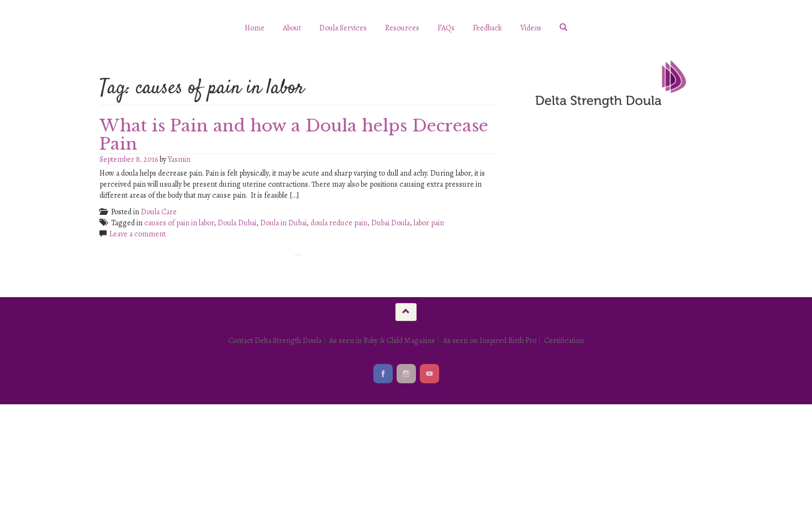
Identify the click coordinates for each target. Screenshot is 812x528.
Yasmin (179, 159)
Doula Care (159, 212)
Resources (402, 28)
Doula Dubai (237, 223)
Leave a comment (137, 234)
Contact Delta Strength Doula (274, 340)
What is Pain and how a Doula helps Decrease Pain (293, 134)
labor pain (429, 223)
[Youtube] (429, 373)
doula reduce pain (338, 223)
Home (255, 28)
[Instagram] (406, 373)
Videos (530, 28)
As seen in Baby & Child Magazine (382, 340)
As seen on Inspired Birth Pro (489, 340)
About (292, 28)
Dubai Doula (390, 223)
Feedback (487, 28)
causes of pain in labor (179, 223)
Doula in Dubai (283, 223)
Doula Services (343, 28)
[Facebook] (383, 373)
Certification (564, 340)
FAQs (446, 28)
